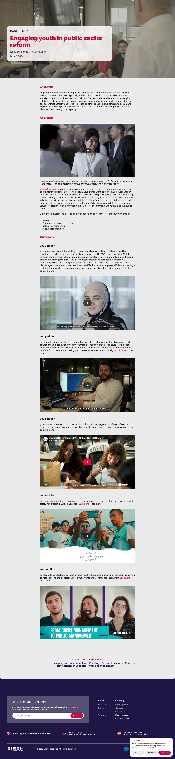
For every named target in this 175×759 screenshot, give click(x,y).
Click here (128, 268)
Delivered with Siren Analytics (28, 51)
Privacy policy (121, 704)
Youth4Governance (50, 189)
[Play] (87, 150)
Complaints (120, 708)
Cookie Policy (151, 748)
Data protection (122, 715)
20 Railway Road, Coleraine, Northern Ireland (32, 733)
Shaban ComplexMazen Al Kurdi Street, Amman (81, 733)
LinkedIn (102, 704)
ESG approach (121, 711)
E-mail (101, 708)
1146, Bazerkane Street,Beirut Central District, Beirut (135, 733)
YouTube (102, 715)
